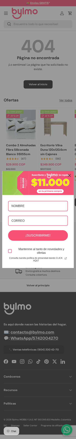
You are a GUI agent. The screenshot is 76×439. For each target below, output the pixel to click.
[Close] (69, 175)
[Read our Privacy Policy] (65, 258)
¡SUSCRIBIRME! (38, 235)
